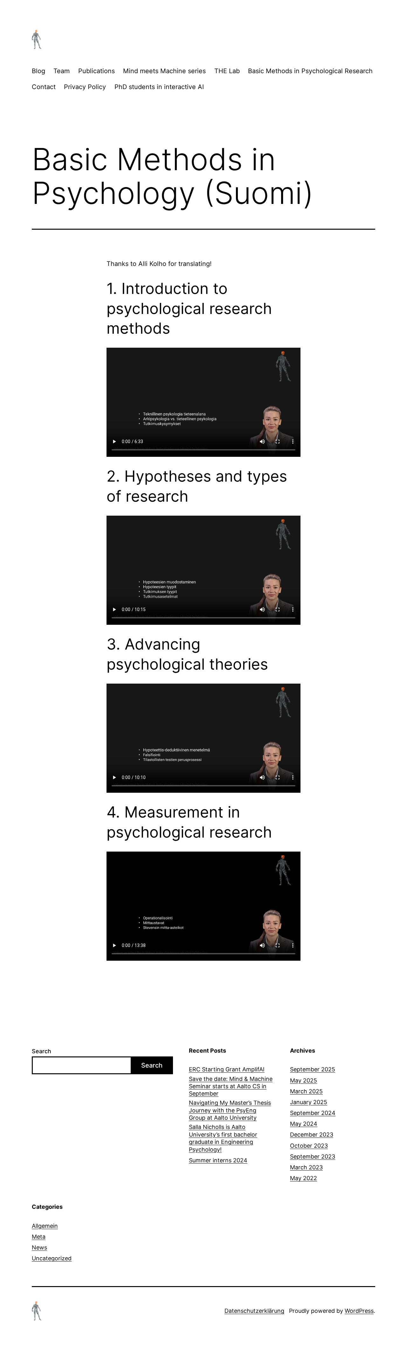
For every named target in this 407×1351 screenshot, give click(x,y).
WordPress (359, 1310)
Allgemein (45, 1225)
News (39, 1247)
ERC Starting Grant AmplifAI (227, 1069)
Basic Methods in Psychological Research (310, 71)
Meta (38, 1236)
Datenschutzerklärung (254, 1310)
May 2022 (303, 1178)
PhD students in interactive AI (159, 87)
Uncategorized (52, 1258)
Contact (44, 87)
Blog (38, 71)
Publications (96, 71)
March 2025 (306, 1091)
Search (41, 1051)
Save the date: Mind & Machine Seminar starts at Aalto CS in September (230, 1086)
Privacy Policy (85, 87)
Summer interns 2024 (218, 1160)
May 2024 (303, 1123)
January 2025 (308, 1102)
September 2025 (312, 1069)
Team (61, 71)
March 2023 (306, 1167)
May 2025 (303, 1080)
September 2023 (312, 1156)
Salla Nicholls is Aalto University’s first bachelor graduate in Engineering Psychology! (223, 1138)
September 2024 (312, 1113)
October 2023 (309, 1145)
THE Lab (227, 71)
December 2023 (311, 1134)
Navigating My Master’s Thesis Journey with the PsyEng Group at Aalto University (230, 1110)
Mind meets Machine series (164, 71)
